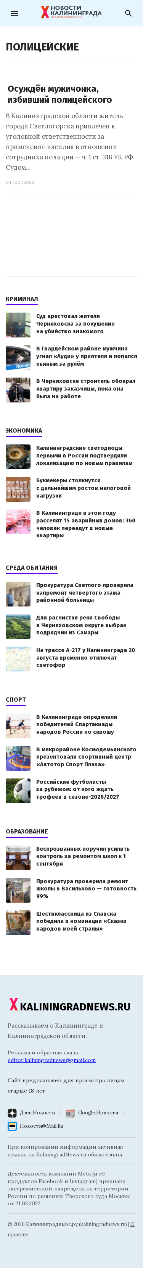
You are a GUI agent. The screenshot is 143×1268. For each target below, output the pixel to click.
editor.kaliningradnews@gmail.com (52, 1060)
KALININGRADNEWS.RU (75, 1006)
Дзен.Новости (37, 1112)
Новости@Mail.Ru (41, 1126)
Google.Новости (98, 1112)
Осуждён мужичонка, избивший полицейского (60, 94)
